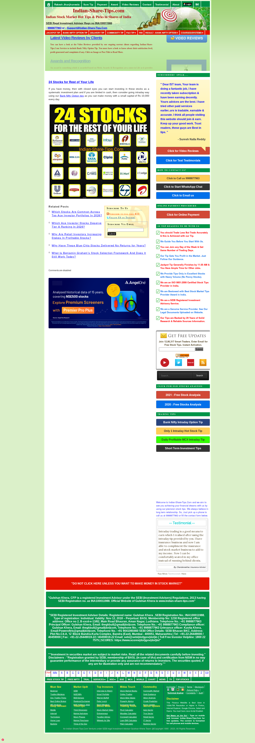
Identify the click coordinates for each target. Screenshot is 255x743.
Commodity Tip (115, 32)
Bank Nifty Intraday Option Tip (183, 422)
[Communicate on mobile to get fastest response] (168, 690)
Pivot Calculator (126, 709)
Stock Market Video (105, 709)
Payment (102, 4)
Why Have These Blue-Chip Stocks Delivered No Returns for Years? (99, 245)
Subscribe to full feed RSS (124, 214)
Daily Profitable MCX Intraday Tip (183, 439)
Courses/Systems (191, 32)
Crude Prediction (150, 701)
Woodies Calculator (128, 713)
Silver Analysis (149, 697)
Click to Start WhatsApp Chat (183, 186)
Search (199, 375)
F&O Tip (130, 32)
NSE (112, 679)
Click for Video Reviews (183, 151)
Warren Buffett (103, 697)
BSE (122, 679)
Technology (55, 716)
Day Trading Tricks (58, 697)
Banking (53, 723)
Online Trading (126, 694)
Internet (53, 713)
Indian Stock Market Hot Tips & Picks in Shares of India (88, 16)
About (175, 4)
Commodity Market (151, 690)
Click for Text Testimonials (183, 160)
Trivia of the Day (80, 723)
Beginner (54, 690)
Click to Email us (183, 195)
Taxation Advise (103, 716)
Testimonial (162, 4)
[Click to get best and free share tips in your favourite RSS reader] (183, 690)
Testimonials (174, 573)
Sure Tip (88, 4)
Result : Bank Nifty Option (160, 32)
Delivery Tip (97, 32)
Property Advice (127, 701)
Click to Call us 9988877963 (183, 178)
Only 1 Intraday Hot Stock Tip (183, 430)
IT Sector (147, 720)
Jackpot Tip (53, 32)
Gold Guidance (149, 694)
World (140, 679)
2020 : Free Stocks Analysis (183, 404)
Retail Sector (148, 716)
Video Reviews (130, 4)
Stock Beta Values (127, 697)
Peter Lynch (102, 701)
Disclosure (199, 686)
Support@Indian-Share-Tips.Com (87, 28)
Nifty (55, 672)
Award (114, 4)
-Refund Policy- (192, 690)
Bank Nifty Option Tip (75, 32)
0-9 (207, 672)
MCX (130, 679)
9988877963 (54, 28)
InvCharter (171, 686)
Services (98, 679)
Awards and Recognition (70, 38)
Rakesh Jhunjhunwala (67, 4)
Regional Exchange (82, 701)
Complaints (191, 692)
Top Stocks (182, 679)
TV (170, 679)
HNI (141, 32)
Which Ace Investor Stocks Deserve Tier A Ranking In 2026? (77, 224)
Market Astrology (81, 713)
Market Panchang (81, 720)
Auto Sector (148, 709)
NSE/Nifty (78, 694)
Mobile (53, 709)
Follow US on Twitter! (122, 217)
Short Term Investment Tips (183, 448)
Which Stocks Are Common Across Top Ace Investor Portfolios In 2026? (77, 213)
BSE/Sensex (79, 697)
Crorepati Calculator (128, 716)
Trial (86, 679)
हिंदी (197, 4)
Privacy (181, 686)
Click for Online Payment (183, 215)
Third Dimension (80, 709)
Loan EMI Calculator (128, 720)
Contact (147, 4)
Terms (189, 686)
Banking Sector (149, 723)
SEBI (76, 690)
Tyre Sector (148, 713)
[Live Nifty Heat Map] (178, 690)
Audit (201, 692)
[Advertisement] (183, 475)
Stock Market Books (128, 690)
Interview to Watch (104, 690)
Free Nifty (74, 679)
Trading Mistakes (57, 694)
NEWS (162, 679)
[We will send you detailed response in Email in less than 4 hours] (173, 690)
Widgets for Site (103, 720)
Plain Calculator (126, 723)
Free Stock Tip (55, 679)
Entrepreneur (102, 713)
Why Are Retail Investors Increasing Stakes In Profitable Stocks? (77, 235)
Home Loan (55, 720)
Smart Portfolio (103, 694)
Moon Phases (79, 716)
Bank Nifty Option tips (72, 95)
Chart (151, 679)
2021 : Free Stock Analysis (183, 395)
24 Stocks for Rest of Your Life (71, 82)
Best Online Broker (58, 701)
